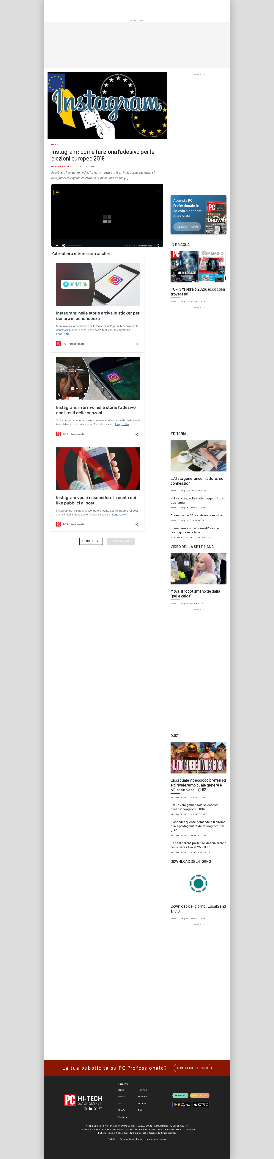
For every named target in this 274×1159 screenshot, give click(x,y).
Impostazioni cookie (156, 1139)
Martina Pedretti (62, 166)
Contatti (111, 1139)
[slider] (74, 245)
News (54, 144)
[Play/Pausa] (56, 245)
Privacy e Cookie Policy (131, 1139)
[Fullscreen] (158, 245)
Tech (140, 1110)
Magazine (123, 1117)
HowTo (121, 1110)
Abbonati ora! (187, 226)
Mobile (121, 1096)
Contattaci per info (192, 1068)
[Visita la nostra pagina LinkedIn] (90, 1109)
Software (142, 1096)
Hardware (142, 1089)
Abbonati (180, 1095)
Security (142, 1103)
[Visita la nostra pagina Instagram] (85, 1109)
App (120, 1103)
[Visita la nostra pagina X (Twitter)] (95, 1109)
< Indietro (91, 541)
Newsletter (199, 1095)
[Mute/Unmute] (64, 245)
